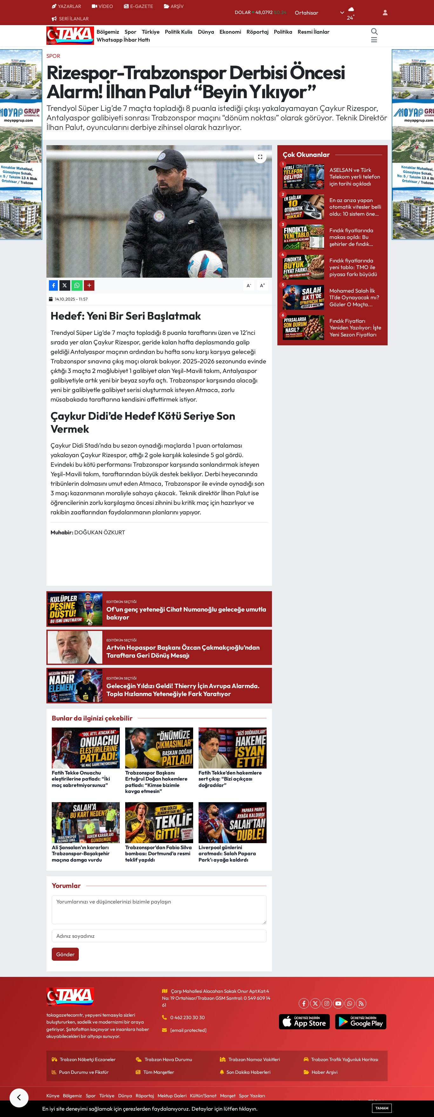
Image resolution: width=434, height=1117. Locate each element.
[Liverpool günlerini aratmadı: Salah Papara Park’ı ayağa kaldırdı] (233, 822)
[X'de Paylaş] (64, 285)
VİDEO (105, 6)
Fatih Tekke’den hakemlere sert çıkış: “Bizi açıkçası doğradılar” (230, 778)
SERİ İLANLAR (74, 19)
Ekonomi (230, 31)
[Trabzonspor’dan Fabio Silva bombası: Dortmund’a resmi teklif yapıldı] (159, 822)
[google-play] (361, 1021)
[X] (315, 1003)
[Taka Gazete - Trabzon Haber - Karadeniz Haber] (70, 35)
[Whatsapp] (349, 1003)
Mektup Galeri (172, 1096)
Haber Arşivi (324, 1072)
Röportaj (257, 31)
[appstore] (304, 1021)
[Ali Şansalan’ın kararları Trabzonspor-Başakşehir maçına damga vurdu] (86, 822)
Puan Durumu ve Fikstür (84, 1072)
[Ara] (375, 32)
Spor (130, 31)
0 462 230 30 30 (187, 1017)
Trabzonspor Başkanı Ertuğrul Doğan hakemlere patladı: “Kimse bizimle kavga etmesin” (156, 781)
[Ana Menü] (374, 40)
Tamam (382, 1108)
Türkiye (150, 31)
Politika (283, 31)
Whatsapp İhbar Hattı (123, 39)
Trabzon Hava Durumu (168, 1059)
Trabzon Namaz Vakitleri (254, 1059)
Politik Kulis (179, 31)
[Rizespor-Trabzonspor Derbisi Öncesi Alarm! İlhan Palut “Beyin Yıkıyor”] (159, 211)
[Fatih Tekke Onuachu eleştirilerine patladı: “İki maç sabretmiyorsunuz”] (86, 747)
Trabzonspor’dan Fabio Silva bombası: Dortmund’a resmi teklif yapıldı (158, 853)
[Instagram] (327, 1003)
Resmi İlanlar (313, 31)
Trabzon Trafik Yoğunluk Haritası (344, 1059)
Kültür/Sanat (203, 1096)
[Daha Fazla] (89, 285)
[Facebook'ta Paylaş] (53, 285)
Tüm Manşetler (158, 1072)
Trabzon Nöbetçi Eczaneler (88, 1059)
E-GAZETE (141, 6)
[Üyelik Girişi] (382, 12)
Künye (52, 1096)
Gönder (65, 954)
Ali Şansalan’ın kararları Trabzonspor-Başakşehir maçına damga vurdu (81, 853)
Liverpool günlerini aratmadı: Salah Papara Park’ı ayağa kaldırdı (227, 853)
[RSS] (361, 1003)
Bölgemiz (108, 31)
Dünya (206, 31)
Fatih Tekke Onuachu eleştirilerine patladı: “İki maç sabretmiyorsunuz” (81, 778)
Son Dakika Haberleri (248, 1072)
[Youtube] (338, 1003)
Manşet (227, 1096)
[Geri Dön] (19, 1097)
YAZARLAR (69, 6)
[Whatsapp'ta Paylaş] (77, 285)
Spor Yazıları (252, 1096)
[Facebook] (304, 1003)
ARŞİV (177, 6)
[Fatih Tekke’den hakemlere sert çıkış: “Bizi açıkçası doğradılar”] (233, 747)
